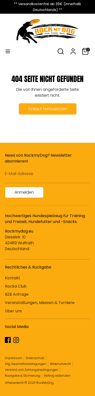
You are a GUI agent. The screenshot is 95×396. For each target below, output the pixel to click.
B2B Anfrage (16, 294)
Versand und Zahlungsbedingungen (31, 370)
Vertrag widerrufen (57, 375)
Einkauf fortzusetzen (47, 109)
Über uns (13, 311)
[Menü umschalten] (8, 51)
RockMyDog (45, 383)
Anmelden (24, 192)
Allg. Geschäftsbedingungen (25, 364)
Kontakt (12, 278)
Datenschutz (35, 358)
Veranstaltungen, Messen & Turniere (40, 302)
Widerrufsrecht (60, 364)
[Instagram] (16, 340)
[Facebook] (8, 340)
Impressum (13, 358)
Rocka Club (16, 286)
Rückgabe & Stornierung (22, 375)
